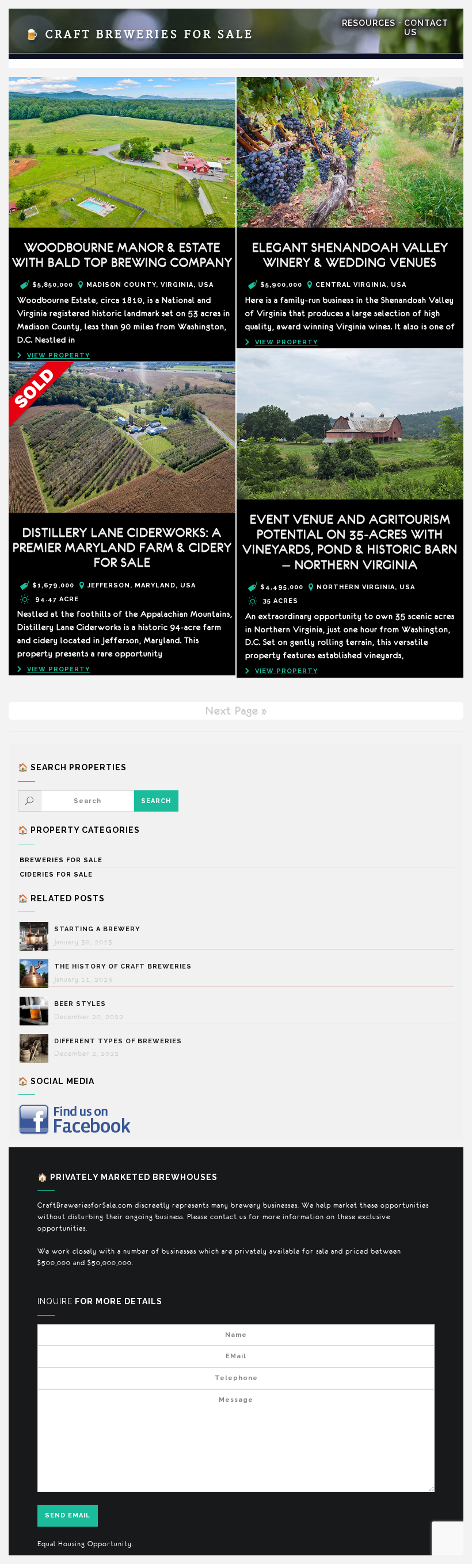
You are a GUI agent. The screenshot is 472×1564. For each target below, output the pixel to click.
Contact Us (426, 27)
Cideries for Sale (56, 874)
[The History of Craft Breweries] (37, 973)
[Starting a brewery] (37, 936)
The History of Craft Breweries (123, 966)
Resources (368, 23)
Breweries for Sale (61, 860)
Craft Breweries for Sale (139, 34)
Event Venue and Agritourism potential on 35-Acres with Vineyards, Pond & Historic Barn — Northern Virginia (350, 542)
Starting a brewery (97, 929)
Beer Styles (80, 1004)
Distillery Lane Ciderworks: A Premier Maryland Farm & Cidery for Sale (122, 547)
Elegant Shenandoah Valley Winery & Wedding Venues (350, 255)
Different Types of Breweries (118, 1041)
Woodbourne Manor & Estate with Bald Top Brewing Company (122, 255)
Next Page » (236, 710)
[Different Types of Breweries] (37, 1048)
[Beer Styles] (37, 1011)
